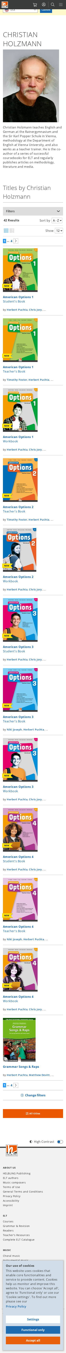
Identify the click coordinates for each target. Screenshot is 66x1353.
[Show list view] (11, 231)
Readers (8, 1230)
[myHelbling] (43, 4)
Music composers (14, 1182)
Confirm (46, 9)
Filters (10, 211)
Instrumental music (16, 1260)
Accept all (33, 1340)
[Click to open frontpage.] (4, 4)
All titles (34, 1113)
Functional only (33, 1330)
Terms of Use (11, 1187)
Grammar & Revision (16, 1226)
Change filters (35, 1095)
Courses (8, 1221)
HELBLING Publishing (16, 1173)
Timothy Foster (17, 379)
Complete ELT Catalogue (19, 1239)
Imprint (8, 1205)
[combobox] (20, 10)
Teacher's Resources (16, 1235)
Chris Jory (35, 309)
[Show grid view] (6, 231)
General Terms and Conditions (23, 1191)
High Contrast (44, 1142)
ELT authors (10, 1178)
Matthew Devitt (39, 1075)
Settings (33, 1319)
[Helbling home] (12, 1150)
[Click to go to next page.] (15, 240)
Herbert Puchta (17, 309)
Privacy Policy (16, 1306)
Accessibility (11, 1200)
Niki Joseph (14, 729)
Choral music (11, 1256)
